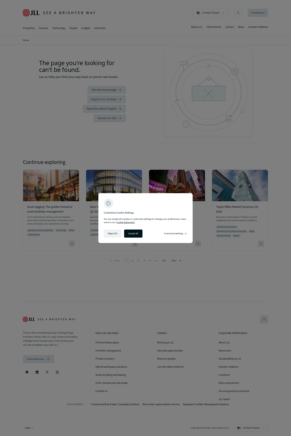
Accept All (133, 233)
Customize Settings (175, 234)
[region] (145, 218)
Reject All (112, 233)
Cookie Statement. (125, 222)
